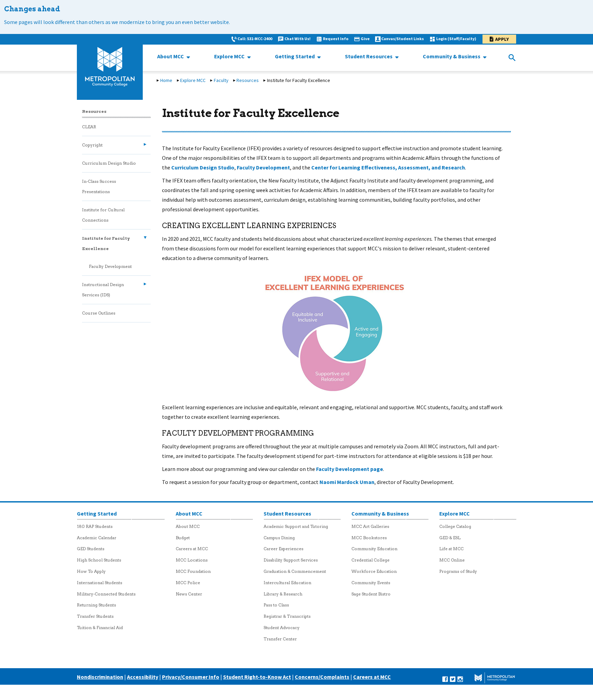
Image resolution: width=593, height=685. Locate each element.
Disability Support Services (291, 560)
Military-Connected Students (106, 594)
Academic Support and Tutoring (296, 526)
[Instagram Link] (460, 678)
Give (365, 38)
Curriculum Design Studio (202, 167)
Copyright (92, 144)
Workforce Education (374, 571)
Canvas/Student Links (402, 38)
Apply (502, 39)
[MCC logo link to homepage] (110, 67)
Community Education (374, 548)
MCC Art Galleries (370, 526)
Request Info (335, 38)
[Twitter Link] (452, 678)
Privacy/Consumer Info (190, 676)
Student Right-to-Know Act (257, 676)
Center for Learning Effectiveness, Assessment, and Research (388, 167)
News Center (189, 594)
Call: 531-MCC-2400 (254, 38)
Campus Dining (279, 537)
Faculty (221, 80)
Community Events (370, 582)
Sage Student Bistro (371, 594)
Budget (183, 537)
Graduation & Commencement (295, 571)
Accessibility (142, 676)
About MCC (171, 56)
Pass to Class (276, 604)
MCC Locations (192, 560)
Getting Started (295, 56)
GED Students (90, 548)
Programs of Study (458, 571)
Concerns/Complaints (322, 676)
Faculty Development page (349, 468)
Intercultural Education (287, 582)
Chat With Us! (297, 38)
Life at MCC (451, 548)
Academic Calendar (96, 537)
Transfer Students (95, 616)
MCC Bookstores (369, 537)
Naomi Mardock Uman (346, 482)
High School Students (99, 560)
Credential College (370, 560)
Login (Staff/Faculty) (456, 38)
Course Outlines (98, 313)
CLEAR (89, 126)
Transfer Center (280, 638)
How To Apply (91, 571)
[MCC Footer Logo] (490, 678)
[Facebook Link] (445, 678)
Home (166, 80)
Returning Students (96, 604)
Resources (247, 80)
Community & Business (452, 56)
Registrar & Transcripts (287, 616)
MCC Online (452, 560)
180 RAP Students (95, 526)
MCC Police (188, 582)
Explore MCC (230, 56)
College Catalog (455, 526)
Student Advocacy (282, 627)
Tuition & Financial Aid (100, 627)
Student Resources (369, 56)
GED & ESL (450, 537)
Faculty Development (263, 167)
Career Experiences (283, 548)
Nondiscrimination (100, 676)
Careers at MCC (192, 548)
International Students (99, 582)
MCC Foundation (193, 571)
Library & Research (283, 594)
